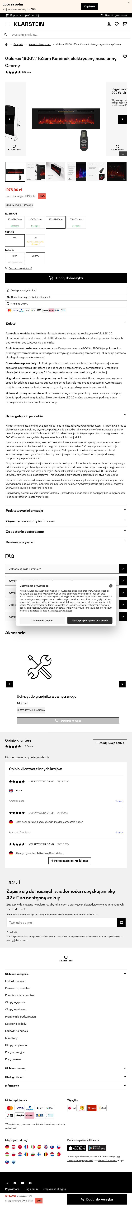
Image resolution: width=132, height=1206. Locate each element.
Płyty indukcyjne (15, 1052)
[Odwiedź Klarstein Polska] (13, 1154)
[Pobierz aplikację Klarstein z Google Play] (97, 1148)
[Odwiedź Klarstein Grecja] (13, 1161)
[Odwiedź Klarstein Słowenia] (7, 1162)
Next (122, 119)
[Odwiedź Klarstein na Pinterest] (30, 1183)
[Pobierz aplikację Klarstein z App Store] (76, 1148)
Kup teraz (89, 6)
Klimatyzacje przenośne (19, 995)
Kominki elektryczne (40, 44)
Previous (9, 119)
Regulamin (31, 1188)
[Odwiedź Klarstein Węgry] (7, 1154)
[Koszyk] (125, 24)
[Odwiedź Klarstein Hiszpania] (39, 1147)
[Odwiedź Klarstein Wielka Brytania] (46, 1147)
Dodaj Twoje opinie (111, 743)
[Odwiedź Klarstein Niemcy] (7, 1147)
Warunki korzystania (107, 1160)
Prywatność (11, 932)
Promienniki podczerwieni (20, 1016)
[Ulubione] (117, 24)
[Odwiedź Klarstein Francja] (26, 1147)
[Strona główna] (9, 44)
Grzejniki (18, 44)
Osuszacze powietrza (18, 988)
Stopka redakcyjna (54, 1188)
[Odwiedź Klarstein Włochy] (33, 1147)
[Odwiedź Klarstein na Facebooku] (15, 1183)
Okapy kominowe (15, 1009)
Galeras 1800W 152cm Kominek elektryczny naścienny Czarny (88, 44)
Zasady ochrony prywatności (80, 1160)
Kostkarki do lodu (15, 1023)
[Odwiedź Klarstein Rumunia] (26, 1154)
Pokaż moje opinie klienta (71, 860)
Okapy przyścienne (16, 1045)
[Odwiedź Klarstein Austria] (13, 1147)
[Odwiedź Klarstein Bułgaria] (33, 1154)
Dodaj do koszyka (69, 278)
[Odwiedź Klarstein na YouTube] (22, 1183)
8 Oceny (26, 72)
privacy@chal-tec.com (16, 940)
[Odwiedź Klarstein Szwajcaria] (20, 1147)
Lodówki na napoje (16, 1030)
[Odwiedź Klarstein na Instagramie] (7, 1183)
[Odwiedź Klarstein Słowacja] (52, 1147)
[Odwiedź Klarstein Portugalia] (59, 1154)
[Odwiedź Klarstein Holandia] (52, 1154)
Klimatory (11, 1038)
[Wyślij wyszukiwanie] (5, 35)
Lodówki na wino (15, 981)
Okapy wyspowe (15, 1002)
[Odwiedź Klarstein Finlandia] (39, 1154)
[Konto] (109, 24)
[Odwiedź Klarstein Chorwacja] (20, 1154)
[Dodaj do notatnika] (125, 56)
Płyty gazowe (13, 1059)
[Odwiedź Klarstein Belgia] (46, 1154)
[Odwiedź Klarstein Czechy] (59, 1147)
